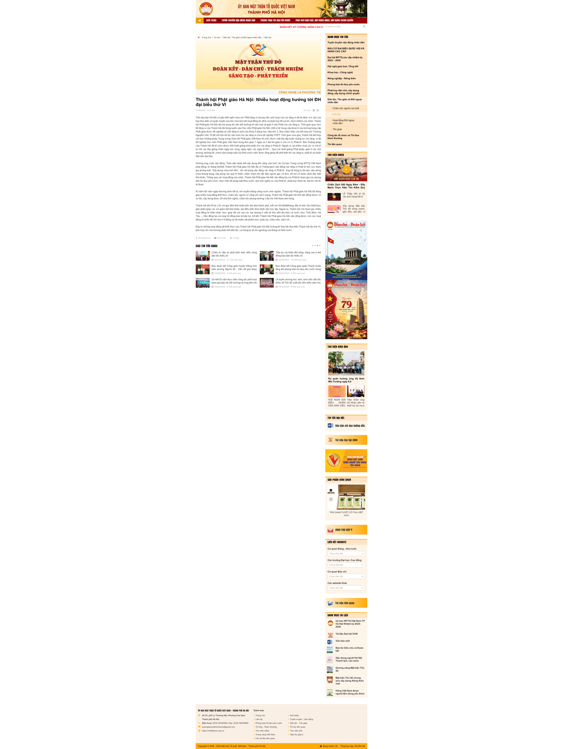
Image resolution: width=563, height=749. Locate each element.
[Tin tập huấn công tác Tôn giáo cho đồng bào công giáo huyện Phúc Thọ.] (203, 269)
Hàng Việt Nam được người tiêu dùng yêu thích (350, 692)
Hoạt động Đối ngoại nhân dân (343, 122)
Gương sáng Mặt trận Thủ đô (350, 669)
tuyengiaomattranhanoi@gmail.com (218, 727)
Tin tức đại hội (336, 418)
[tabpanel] (258, 271)
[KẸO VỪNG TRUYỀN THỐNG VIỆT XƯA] (346, 497)
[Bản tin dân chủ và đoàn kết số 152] (346, 250)
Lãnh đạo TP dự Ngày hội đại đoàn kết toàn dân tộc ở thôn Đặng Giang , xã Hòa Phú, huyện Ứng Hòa (298, 281)
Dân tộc (268, 37)
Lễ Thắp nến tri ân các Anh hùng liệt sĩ (354, 195)
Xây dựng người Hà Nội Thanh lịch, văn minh (349, 659)
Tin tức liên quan (297, 727)
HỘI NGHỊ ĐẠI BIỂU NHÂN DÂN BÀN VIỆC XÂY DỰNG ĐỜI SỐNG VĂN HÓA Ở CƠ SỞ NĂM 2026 (337, 402)
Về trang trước (204, 238)
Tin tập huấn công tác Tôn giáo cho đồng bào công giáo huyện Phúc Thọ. (234, 267)
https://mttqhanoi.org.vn (213, 730)
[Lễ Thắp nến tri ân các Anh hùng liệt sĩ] (334, 197)
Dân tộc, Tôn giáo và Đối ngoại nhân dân (242, 37)
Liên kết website (337, 542)
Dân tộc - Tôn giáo (298, 723)
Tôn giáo (337, 129)
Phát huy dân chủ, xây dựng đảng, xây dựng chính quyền (324, 20)
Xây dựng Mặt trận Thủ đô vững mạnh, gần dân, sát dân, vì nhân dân (354, 209)
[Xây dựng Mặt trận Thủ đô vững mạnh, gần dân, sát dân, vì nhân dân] (334, 209)
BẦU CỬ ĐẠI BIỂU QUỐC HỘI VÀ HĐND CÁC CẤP (346, 50)
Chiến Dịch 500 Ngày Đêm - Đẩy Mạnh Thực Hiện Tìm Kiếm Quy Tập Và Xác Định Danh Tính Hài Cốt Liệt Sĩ (346, 186)
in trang (236, 238)
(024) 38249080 (240, 723)
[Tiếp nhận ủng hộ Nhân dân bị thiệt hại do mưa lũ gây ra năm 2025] (355, 391)
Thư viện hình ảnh (338, 346)
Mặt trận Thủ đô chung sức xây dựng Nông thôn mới (350, 681)
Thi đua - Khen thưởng (266, 727)
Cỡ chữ (307, 110)
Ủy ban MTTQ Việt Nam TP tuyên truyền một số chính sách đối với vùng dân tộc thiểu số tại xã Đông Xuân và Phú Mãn (298, 268)
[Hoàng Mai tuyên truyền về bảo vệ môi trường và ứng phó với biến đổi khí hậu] (203, 256)
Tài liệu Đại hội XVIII (346, 634)
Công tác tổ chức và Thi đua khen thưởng (343, 136)
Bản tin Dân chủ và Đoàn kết (349, 649)
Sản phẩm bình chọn (339, 479)
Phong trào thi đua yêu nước (275, 20)
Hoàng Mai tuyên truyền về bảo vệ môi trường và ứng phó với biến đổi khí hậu (234, 254)
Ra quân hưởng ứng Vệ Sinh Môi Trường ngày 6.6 (346, 380)
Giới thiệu (211, 20)
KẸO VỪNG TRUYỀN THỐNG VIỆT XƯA (346, 514)
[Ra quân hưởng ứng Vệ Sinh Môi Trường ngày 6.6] (346, 363)
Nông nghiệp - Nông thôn (342, 78)
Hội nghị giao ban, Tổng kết (343, 66)
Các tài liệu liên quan (265, 738)
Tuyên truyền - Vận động (301, 719)
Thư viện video (336, 155)
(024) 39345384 (220, 723)
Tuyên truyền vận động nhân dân (238, 20)
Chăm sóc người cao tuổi (346, 108)
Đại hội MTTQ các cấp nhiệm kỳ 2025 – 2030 (345, 59)
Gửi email (221, 238)
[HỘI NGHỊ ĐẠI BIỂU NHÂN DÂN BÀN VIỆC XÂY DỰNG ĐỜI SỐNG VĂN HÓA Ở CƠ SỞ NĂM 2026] (337, 391)
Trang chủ (206, 37)
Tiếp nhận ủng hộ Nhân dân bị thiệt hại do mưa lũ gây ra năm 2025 (355, 402)
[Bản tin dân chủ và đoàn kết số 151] (346, 309)
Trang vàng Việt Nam (265, 734)
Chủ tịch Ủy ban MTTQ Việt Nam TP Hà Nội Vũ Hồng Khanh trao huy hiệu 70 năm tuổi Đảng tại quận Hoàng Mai (234, 281)
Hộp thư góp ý (296, 734)
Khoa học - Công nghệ (340, 72)
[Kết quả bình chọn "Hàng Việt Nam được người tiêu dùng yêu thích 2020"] (346, 460)
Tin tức (217, 37)
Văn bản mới (343, 641)
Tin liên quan (335, 144)
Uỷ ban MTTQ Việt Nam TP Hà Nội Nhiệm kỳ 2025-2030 (350, 624)
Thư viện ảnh (296, 730)
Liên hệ (259, 719)
